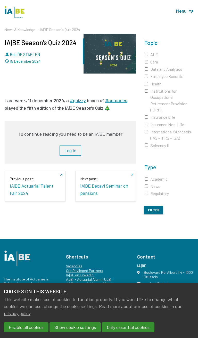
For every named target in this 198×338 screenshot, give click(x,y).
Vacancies (74, 266)
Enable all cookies (26, 327)
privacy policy (17, 313)
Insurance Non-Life (167, 124)
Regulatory (159, 193)
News (155, 186)
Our (69, 270)
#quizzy (78, 100)
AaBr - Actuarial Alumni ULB (88, 279)
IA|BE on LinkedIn (80, 275)
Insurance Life (162, 117)
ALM (154, 54)
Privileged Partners (87, 270)
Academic (159, 178)
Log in (70, 151)
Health (155, 83)
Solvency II (159, 145)
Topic (151, 42)
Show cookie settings (75, 327)
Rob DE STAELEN (25, 54)
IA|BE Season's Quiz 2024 (41, 42)
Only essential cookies (128, 327)
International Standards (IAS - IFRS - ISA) (170, 134)
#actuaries (116, 100)
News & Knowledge (20, 29)
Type (150, 167)
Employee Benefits (166, 76)
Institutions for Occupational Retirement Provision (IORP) (168, 100)
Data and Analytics (166, 69)
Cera (154, 61)
